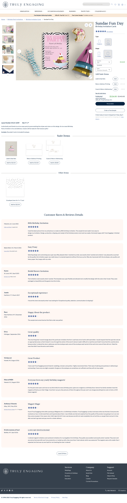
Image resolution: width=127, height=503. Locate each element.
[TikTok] (2, 490)
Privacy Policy (55, 497)
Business (72, 11)
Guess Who (6, 251)
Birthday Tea (7, 276)
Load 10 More (62, 453)
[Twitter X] (5, 490)
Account (109, 470)
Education (68, 478)
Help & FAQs (111, 476)
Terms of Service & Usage (41, 497)
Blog (87, 476)
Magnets (99, 44)
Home (3, 19)
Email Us (123, 490)
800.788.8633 (111, 490)
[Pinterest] (10, 490)
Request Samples (112, 478)
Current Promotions (92, 481)
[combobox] (98, 4)
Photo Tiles (85, 11)
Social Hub (89, 473)
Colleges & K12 (100, 11)
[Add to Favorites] (86, 25)
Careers (88, 478)
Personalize (110, 103)
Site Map (65, 497)
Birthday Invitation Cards (33, 19)
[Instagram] (13, 490)
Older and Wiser (7, 227)
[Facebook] (8, 490)
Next (8, 75)
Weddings (38, 11)
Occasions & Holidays (56, 11)
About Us (89, 470)
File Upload (110, 473)
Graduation (24, 11)
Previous (8, 24)
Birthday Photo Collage (9, 409)
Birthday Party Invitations (15, 19)
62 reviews (110, 31)
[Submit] (112, 4)
